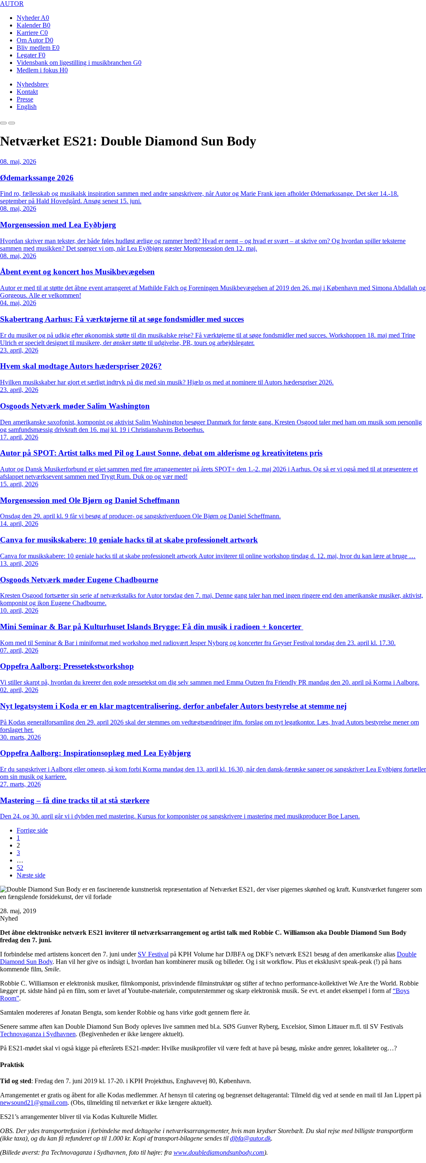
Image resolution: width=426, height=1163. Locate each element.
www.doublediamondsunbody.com (218, 1152)
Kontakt (27, 91)
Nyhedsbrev (33, 84)
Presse (25, 99)
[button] (3, 123)
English (27, 106)
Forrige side (32, 830)
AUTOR (12, 3)
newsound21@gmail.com (33, 1102)
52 (20, 867)
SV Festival (153, 954)
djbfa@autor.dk (250, 1138)
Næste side (31, 875)
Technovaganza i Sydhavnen (38, 1033)
